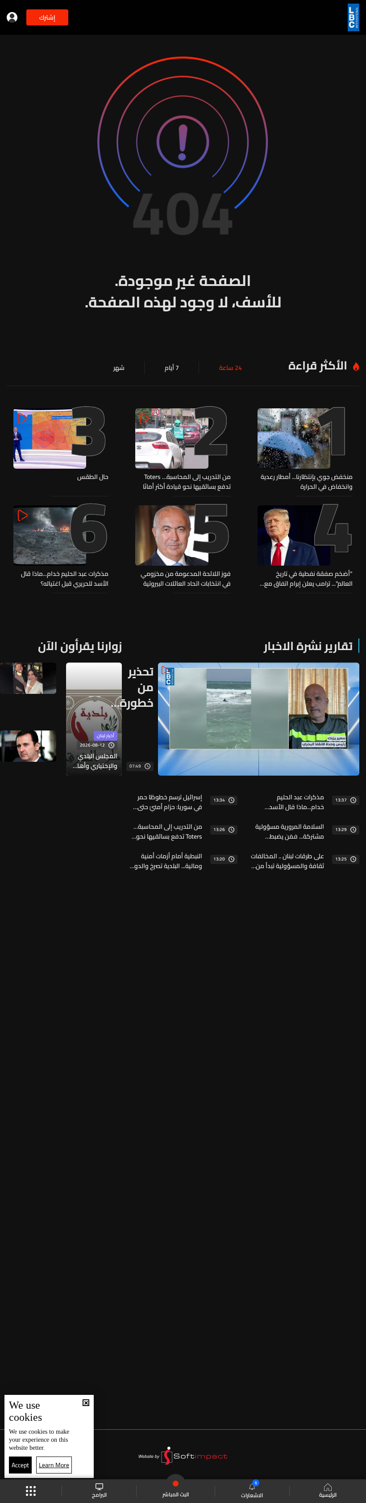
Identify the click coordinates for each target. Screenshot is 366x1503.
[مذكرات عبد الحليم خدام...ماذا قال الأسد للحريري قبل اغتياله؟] (60, 546)
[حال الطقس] (60, 449)
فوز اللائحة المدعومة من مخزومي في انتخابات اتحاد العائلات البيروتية (185, 578)
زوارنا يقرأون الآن (80, 646)
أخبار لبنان (105, 736)
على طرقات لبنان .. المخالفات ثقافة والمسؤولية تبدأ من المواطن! (287, 861)
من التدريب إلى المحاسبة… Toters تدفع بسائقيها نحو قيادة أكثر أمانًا (186, 481)
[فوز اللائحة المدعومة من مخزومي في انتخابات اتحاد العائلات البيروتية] (182, 546)
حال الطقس (92, 477)
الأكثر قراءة (317, 365)
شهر (119, 368)
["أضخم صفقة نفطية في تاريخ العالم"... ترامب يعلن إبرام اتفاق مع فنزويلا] (305, 546)
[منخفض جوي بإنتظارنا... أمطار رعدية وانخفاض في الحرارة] (305, 449)
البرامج (99, 1494)
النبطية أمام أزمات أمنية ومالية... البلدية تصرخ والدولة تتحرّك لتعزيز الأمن (165, 861)
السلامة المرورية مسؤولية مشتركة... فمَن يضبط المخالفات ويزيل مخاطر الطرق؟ (289, 831)
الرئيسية (328, 1494)
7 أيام (172, 368)
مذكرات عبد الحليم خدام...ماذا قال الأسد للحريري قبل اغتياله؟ (64, 578)
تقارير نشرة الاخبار (308, 646)
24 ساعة (230, 368)
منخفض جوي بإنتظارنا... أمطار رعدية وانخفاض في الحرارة (307, 481)
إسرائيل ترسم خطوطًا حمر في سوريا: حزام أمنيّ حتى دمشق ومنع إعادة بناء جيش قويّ (169, 802)
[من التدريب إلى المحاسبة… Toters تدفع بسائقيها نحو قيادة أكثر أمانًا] (182, 449)
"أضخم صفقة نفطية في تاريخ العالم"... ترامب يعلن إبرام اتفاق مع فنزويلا (308, 578)
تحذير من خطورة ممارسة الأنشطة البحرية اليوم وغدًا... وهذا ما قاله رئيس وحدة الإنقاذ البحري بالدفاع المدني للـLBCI (132, 686)
